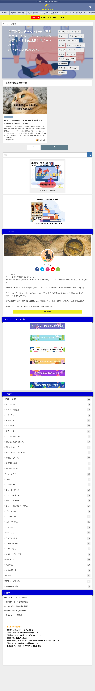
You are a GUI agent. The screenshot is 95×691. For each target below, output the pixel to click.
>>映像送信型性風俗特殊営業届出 (16, 606)
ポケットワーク (48, 516)
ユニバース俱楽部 (48, 410)
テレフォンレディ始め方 (69, 68)
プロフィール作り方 (48, 436)
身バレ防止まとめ (48, 468)
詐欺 (62, 45)
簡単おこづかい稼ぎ (67, 59)
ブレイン (72, 54)
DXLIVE (48, 479)
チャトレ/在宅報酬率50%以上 (48, 506)
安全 (62, 54)
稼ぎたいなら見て (48, 458)
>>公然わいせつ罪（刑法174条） (16, 610)
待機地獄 (64, 63)
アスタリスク (48, 484)
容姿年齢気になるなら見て (48, 452)
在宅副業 (13, 13)
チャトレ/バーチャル (68, 13)
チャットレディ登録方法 (69, 40)
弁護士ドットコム (14, 646)
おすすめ (76, 31)
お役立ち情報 (47, 431)
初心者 (63, 50)
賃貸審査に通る (48, 463)
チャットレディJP (48, 490)
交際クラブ (48, 415)
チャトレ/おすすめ (33, 13)
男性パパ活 (48, 426)
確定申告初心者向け (48, 586)
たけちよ (42, 140)
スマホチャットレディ (76, 45)
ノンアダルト (5, 13)
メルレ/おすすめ (44, 13)
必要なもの (64, 31)
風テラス (11, 638)
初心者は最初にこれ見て (48, 442)
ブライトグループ (48, 511)
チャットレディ (47, 474)
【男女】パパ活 (47, 399)
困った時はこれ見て (48, 447)
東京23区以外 (48, 570)
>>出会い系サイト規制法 (13, 615)
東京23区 (48, 565)
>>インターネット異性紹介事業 (15, 597)
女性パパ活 (48, 420)
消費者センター (14, 635)
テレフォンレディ (81, 13)
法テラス (11, 643)
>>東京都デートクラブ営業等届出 (16, 602)
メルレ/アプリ (22, 13)
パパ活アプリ (48, 404)
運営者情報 (47, 311)
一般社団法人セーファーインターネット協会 (24, 640)
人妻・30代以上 (55, 13)
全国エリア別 (47, 559)
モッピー (64, 36)
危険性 (63, 72)
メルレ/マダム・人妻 (48, 554)
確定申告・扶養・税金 (47, 581)
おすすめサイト (77, 36)
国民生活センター (14, 632)
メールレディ (8, 116)
